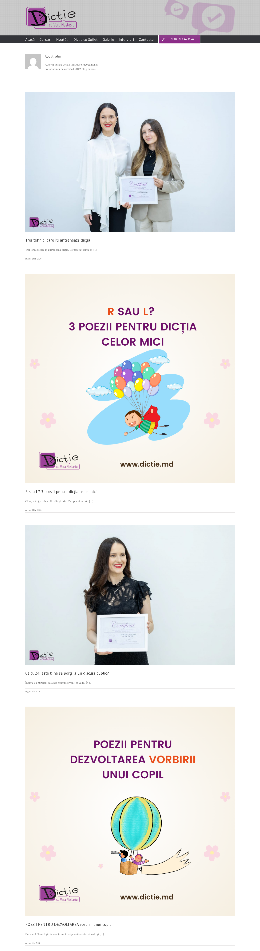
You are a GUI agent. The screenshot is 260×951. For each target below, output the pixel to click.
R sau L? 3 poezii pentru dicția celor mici (61, 491)
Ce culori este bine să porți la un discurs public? (67, 673)
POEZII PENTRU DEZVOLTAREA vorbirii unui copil (68, 924)
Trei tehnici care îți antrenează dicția (57, 240)
